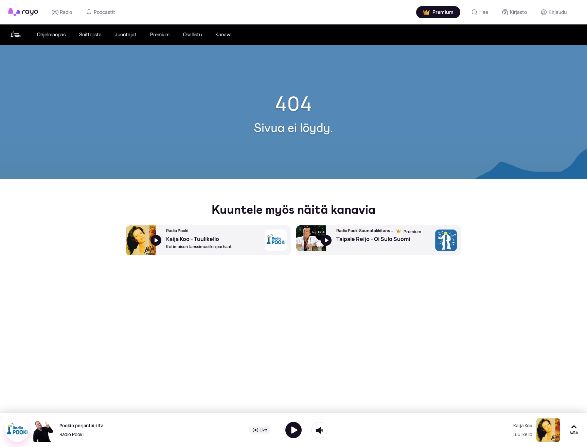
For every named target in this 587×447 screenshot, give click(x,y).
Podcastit (104, 12)
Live (263, 430)
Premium (160, 34)
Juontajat (126, 34)
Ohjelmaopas (51, 34)
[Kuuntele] (293, 430)
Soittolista (90, 34)
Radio (66, 12)
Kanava (223, 34)
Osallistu (192, 34)
